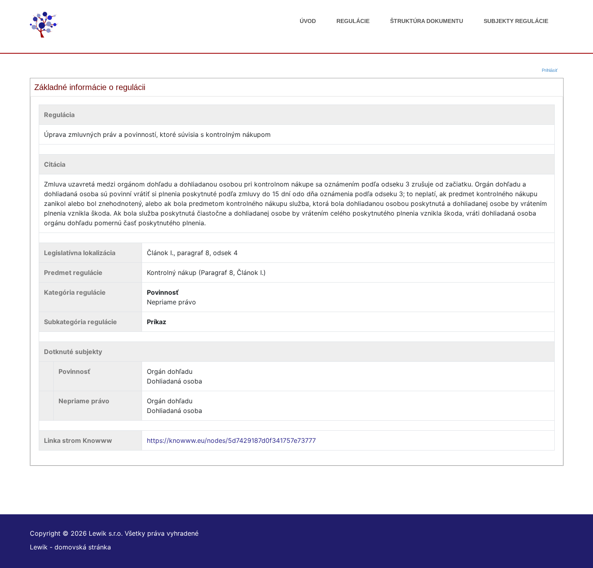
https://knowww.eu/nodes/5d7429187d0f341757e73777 (231, 440)
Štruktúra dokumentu (426, 21)
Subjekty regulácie (516, 21)
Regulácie (353, 21)
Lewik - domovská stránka (70, 547)
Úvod (308, 21)
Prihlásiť (550, 70)
